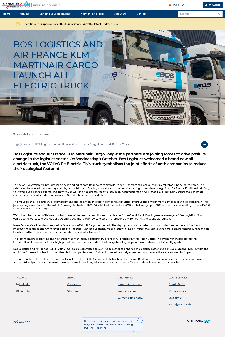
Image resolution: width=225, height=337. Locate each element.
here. (116, 24)
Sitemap (72, 291)
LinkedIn (24, 284)
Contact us (74, 284)
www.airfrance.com (130, 284)
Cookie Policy (177, 284)
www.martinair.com (130, 297)
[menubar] (75, 14)
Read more (100, 327)
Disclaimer (175, 297)
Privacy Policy (177, 291)
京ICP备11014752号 (180, 304)
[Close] (140, 320)
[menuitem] (6, 14)
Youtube (25, 291)
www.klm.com (127, 291)
